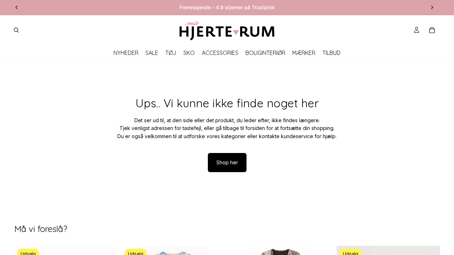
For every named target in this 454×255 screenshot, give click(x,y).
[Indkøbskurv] (432, 30)
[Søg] (16, 30)
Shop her (227, 162)
